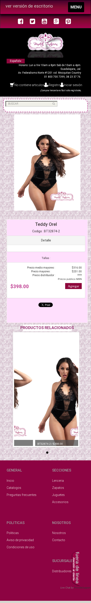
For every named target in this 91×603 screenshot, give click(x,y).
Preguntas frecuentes (21, 495)
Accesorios (60, 502)
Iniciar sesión (73, 85)
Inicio (10, 480)
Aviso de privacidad (20, 540)
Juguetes (58, 495)
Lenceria (58, 480)
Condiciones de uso (20, 547)
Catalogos (14, 488)
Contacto (58, 540)
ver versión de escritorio (29, 6)
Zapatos (58, 488)
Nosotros (59, 533)
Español (15, 61)
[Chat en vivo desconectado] (76, 567)
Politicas (13, 533)
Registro (54, 85)
